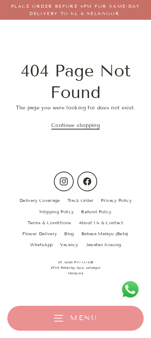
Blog (69, 233)
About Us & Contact (101, 222)
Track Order (80, 200)
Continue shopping (75, 125)
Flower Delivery (39, 233)
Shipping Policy (56, 211)
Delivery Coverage (39, 200)
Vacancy (69, 244)
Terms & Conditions (49, 222)
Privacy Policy (116, 200)
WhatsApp (41, 244)
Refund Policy (96, 211)
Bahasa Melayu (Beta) (105, 233)
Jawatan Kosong (103, 244)
